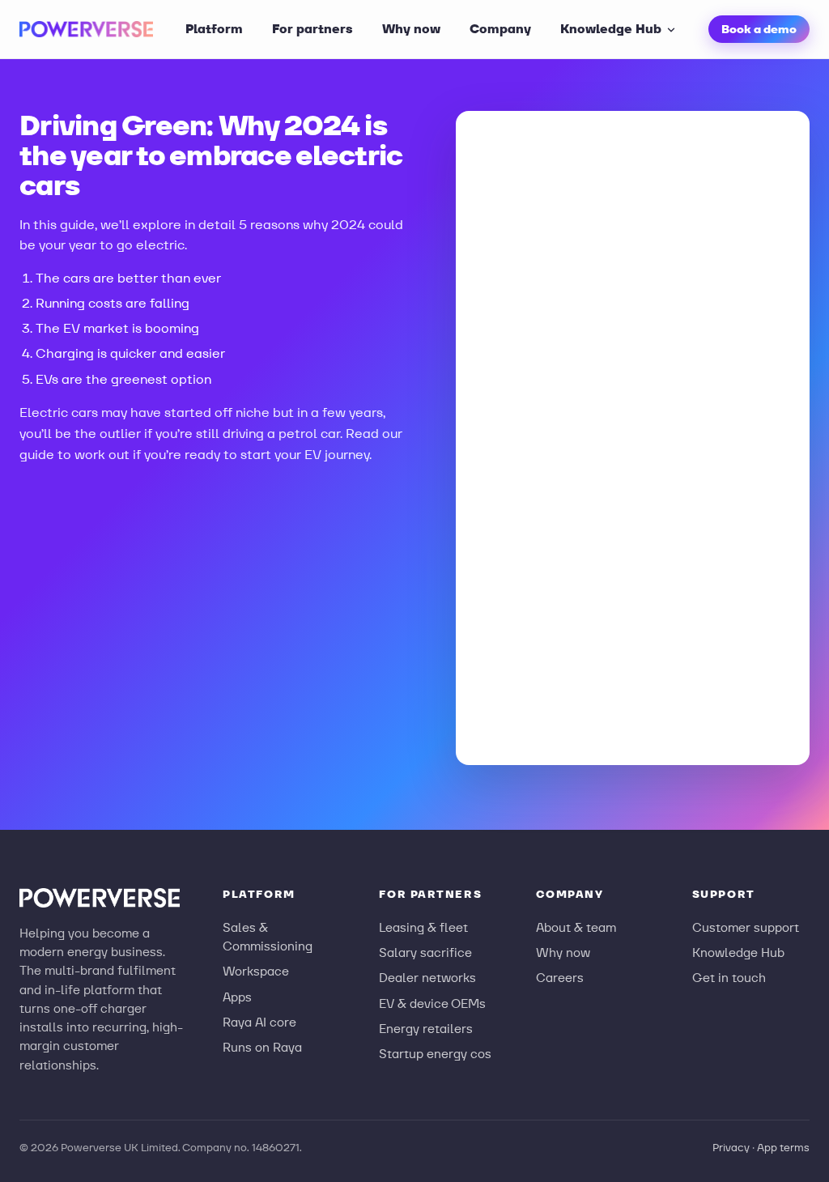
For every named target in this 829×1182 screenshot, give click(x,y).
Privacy (731, 1147)
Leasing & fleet (423, 927)
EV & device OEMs (432, 1003)
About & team (576, 927)
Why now (411, 28)
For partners (312, 28)
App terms (783, 1147)
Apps (237, 997)
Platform (214, 28)
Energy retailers (426, 1028)
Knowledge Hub (610, 28)
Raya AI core (259, 1022)
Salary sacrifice (425, 952)
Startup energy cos (435, 1053)
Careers (560, 977)
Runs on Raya (262, 1047)
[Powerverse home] (86, 29)
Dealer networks (427, 977)
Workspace (256, 971)
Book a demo (759, 29)
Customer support (745, 927)
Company (500, 28)
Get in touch (729, 977)
